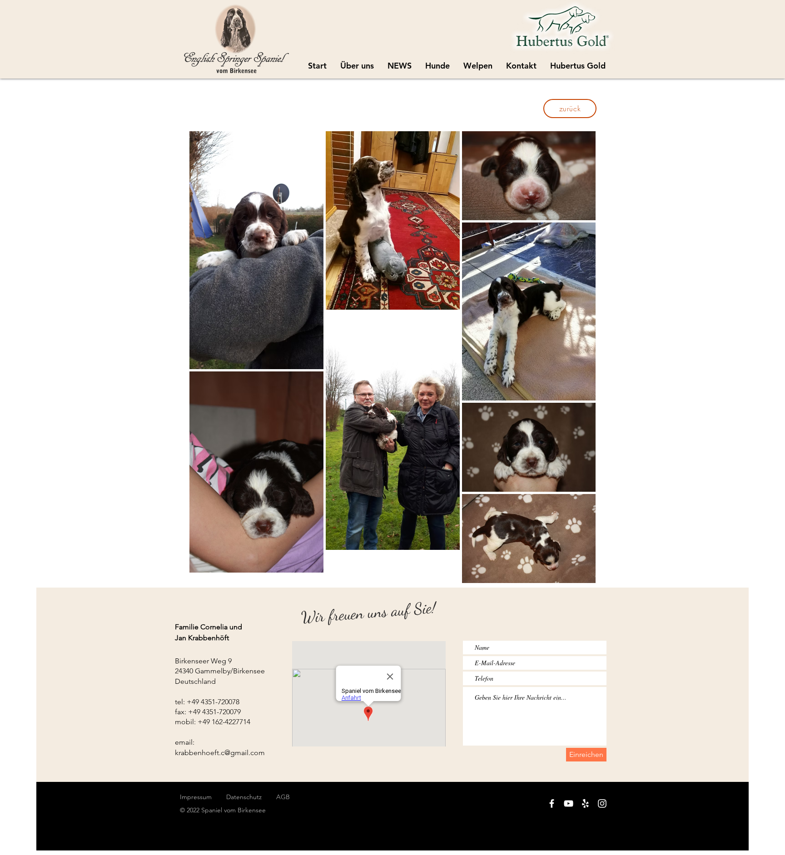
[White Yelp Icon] (585, 803)
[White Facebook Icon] (551, 803)
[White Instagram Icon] (602, 803)
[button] (478, 66)
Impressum (196, 797)
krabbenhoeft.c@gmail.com (220, 752)
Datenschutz (251, 797)
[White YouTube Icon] (568, 803)
